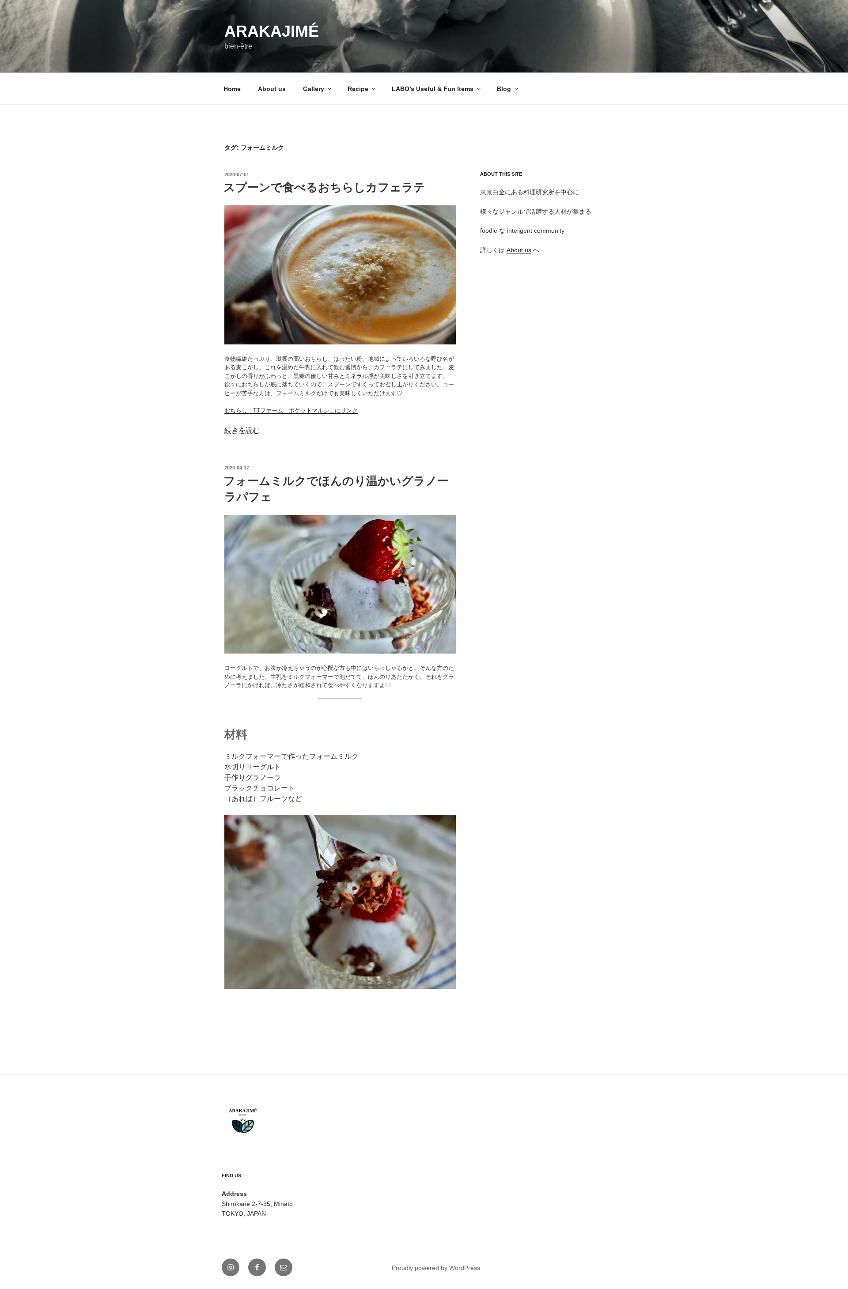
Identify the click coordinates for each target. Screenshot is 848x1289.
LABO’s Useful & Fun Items (432, 88)
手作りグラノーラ (252, 777)
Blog (504, 88)
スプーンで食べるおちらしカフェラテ (324, 187)
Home (232, 88)
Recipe (358, 88)
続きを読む (242, 430)
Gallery (313, 88)
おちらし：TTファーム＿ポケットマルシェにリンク (291, 410)
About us (272, 88)
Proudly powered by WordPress (436, 1267)
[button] (340, 274)
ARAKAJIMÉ (271, 31)
